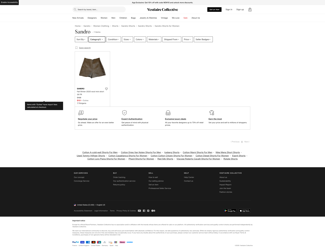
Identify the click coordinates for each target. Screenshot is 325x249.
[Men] (117, 18)
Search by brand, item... (88, 9)
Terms (112, 211)
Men (113, 18)
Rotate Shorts (230, 158)
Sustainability (225, 181)
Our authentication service (124, 181)
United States (95, 245)
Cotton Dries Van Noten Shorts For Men (141, 152)
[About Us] (202, 18)
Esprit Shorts (238, 155)
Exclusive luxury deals (175, 118)
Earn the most (215, 118)
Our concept (79, 177)
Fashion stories (226, 192)
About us (223, 177)
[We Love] (182, 18)
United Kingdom (84, 245)
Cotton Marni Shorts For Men (197, 152)
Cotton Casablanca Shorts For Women (127, 155)
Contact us (188, 181)
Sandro (86, 25)
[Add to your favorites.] (106, 88)
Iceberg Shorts (171, 152)
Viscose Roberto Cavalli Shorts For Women (198, 158)
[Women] (109, 18)
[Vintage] (170, 18)
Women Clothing (101, 25)
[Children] (129, 18)
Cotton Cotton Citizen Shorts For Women (171, 155)
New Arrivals (78, 18)
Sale (186, 18)
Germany (105, 245)
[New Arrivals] (86, 18)
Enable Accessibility (9, 2)
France (74, 245)
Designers (92, 18)
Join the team (225, 188)
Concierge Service (81, 181)
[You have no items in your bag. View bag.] (250, 9)
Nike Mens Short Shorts (228, 152)
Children (123, 18)
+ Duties (84, 100)
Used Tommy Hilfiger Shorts (91, 155)
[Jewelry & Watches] (159, 18)
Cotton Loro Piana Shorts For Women (106, 158)
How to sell (153, 177)
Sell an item (214, 9)
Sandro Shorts (128, 25)
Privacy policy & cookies (126, 211)
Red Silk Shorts (165, 158)
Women (104, 18)
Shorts (115, 25)
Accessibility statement (83, 211)
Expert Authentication (131, 118)
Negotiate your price (87, 118)
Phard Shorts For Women (141, 158)
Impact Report (225, 184)
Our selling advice (156, 181)
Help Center (189, 177)
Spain (111, 245)
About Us (196, 18)
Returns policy (119, 184)
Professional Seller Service (160, 188)
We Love (176, 18)
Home (77, 25)
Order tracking (119, 177)
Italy (116, 245)
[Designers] (99, 18)
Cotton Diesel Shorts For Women (212, 155)
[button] (250, 9)
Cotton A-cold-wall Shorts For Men (100, 152)
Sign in (229, 9)
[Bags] (138, 18)
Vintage (164, 18)
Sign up (240, 9)
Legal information (101, 211)
